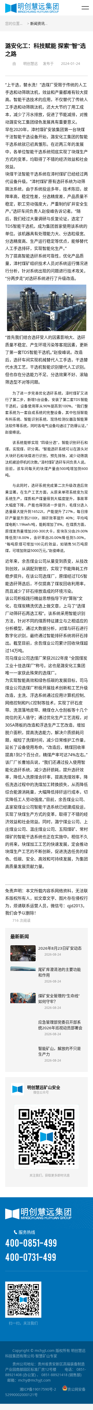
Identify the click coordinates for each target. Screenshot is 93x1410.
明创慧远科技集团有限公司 (32, 8)
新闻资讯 (37, 23)
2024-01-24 (70, 63)
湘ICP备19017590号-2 (38, 1389)
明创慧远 (30, 63)
